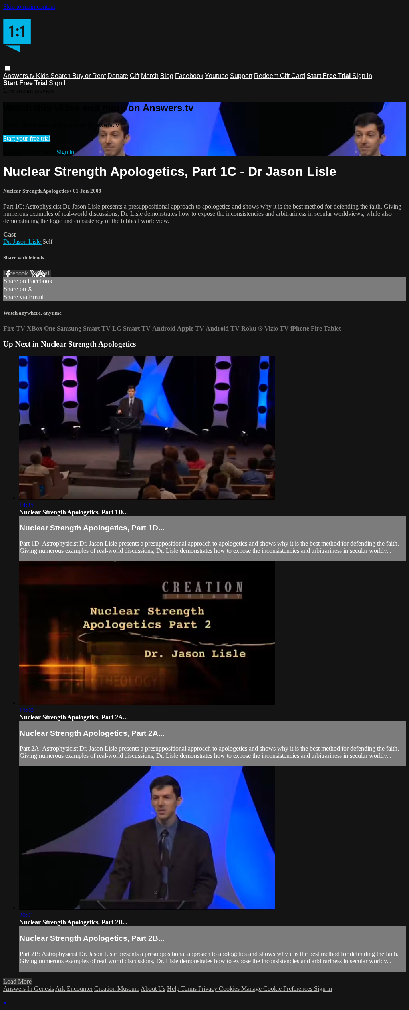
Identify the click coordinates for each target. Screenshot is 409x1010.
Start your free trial (26, 138)
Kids (43, 75)
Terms (189, 988)
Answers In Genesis (28, 988)
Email (43, 273)
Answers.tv (19, 75)
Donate (117, 75)
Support (241, 75)
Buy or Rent (89, 75)
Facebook (189, 75)
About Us (153, 988)
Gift (134, 75)
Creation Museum (116, 988)
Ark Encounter (74, 988)
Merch (150, 75)
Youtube (216, 75)
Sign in (362, 75)
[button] (7, 68)
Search (61, 75)
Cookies (230, 988)
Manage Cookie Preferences (277, 988)
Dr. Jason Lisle (22, 241)
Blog (166, 75)
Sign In (59, 83)
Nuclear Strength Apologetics (36, 191)
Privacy (208, 988)
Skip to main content (29, 6)
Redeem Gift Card (279, 75)
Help (174, 988)
